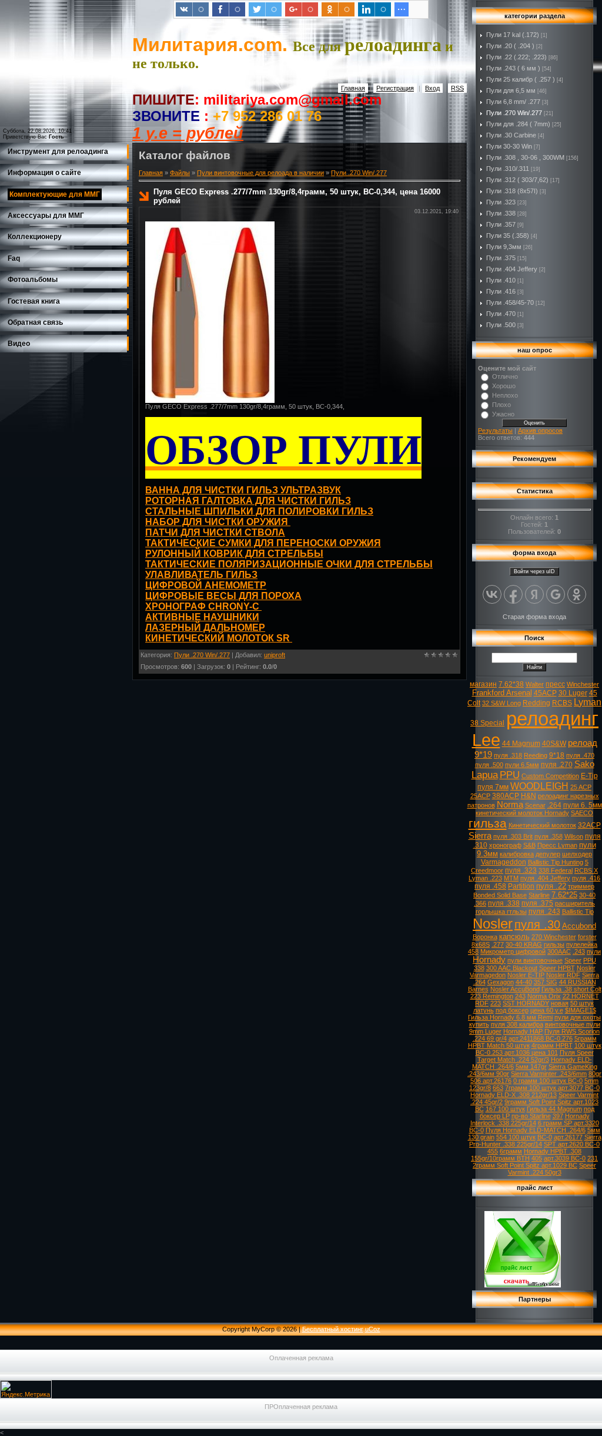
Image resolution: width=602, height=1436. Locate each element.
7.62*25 (564, 894)
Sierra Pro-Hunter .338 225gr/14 (535, 1141)
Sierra (480, 835)
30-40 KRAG (524, 944)
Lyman (587, 702)
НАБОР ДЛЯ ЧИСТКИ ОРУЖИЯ (217, 522)
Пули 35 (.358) (507, 235)
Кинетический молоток (542, 825)
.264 (554, 805)
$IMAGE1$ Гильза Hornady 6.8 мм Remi (532, 1014)
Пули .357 (501, 224)
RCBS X (586, 870)
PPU (510, 775)
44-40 (524, 982)
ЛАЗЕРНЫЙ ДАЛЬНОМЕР (205, 628)
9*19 (483, 754)
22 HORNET (581, 996)
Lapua (484, 775)
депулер (548, 853)
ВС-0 (544, 1137)
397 (558, 1115)
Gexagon (500, 982)
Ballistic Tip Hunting (555, 862)
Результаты (495, 430)
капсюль (514, 936)
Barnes (478, 989)
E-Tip (589, 776)
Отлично (505, 376)
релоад (582, 743)
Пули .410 (501, 280)
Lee (486, 739)
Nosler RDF (563, 974)
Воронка (485, 936)
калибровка (517, 853)
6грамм (511, 1151)
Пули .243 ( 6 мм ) (513, 68)
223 (495, 1003)
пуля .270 (557, 765)
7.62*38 (511, 684)
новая (559, 1003)
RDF (482, 1003)
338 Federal (556, 870)
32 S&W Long (501, 703)
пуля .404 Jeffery (545, 878)
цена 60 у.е (546, 1010)
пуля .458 (490, 886)
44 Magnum (521, 743)
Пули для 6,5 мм (511, 90)
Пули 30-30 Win (509, 146)
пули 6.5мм (522, 764)
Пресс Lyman (557, 845)
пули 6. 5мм (582, 805)
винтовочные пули (572, 1024)
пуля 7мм (493, 787)
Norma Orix (544, 996)
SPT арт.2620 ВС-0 (572, 1144)
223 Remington (491, 996)
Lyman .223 (485, 878)
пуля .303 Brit (513, 836)
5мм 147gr (531, 1066)
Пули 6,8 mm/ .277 (513, 101)
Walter (535, 684)
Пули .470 (501, 313)
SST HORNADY (526, 1003)
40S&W (554, 743)
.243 (579, 951)
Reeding (535, 755)
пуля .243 (544, 911)
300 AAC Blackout (511, 967)
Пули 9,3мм (503, 246)
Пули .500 (501, 324)
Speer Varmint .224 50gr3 (552, 1169)
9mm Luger (485, 1031)
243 (520, 996)
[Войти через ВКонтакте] (492, 594)
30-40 (587, 895)
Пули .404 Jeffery (511, 269)
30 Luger (572, 693)
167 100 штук (505, 1108)
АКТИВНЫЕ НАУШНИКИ (202, 617)
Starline (539, 895)
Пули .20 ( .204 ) (510, 45)
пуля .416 (586, 878)
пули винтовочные (535, 960)
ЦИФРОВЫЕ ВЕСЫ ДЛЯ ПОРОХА (223, 596)
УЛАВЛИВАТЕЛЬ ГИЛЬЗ (201, 575)
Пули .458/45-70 (510, 302)
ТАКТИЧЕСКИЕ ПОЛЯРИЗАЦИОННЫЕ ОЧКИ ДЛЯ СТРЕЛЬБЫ (289, 564)
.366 (480, 903)
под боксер (512, 1010)
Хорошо (504, 385)
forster (587, 936)
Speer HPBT (557, 967)
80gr (594, 1073)
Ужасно (503, 414)
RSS (457, 88)
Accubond (579, 926)
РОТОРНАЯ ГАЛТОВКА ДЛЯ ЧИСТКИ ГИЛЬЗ (248, 501)
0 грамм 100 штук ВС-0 (548, 1080)
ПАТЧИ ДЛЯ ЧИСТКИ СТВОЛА (215, 532)
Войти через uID (534, 571)
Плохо (501, 404)
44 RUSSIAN (577, 982)
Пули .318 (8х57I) (512, 190)
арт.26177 (568, 1137)
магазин (483, 684)
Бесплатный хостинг (332, 1329)
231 (592, 1158)
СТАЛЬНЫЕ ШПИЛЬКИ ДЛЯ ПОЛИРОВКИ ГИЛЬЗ (259, 511)
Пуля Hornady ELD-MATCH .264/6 (536, 1130)
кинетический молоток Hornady (522, 812)
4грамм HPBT (552, 1045)
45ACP (545, 693)
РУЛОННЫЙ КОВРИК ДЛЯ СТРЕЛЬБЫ (234, 554)
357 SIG (545, 982)
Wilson (573, 836)
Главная (353, 88)
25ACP (480, 795)
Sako (584, 764)
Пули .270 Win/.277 (359, 172)
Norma (510, 804)
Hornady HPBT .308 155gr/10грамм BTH (526, 1155)
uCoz (372, 1329)
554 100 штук (516, 1137)
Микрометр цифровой (513, 951)
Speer (572, 960)
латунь (483, 1010)
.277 (497, 944)
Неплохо (505, 395)
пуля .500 (489, 764)
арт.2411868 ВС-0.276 (541, 1038)
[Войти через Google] (555, 594)
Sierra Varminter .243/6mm (549, 1073)
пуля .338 (504, 903)
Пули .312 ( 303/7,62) (517, 179)
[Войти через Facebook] (513, 594)
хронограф (505, 845)
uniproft (274, 654)
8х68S (480, 944)
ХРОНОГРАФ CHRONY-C (203, 606)
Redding (536, 703)
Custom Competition (550, 775)
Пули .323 (501, 202)
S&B (529, 845)
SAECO (582, 812)
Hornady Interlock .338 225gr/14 (530, 1119)
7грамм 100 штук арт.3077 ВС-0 (552, 1087)
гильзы (554, 944)
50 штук (582, 1003)
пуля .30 (537, 924)
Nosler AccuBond (515, 989)
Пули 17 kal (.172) (512, 34)
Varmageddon (503, 862)
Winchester (583, 684)
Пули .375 (501, 257)
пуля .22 (551, 886)
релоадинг (552, 718)
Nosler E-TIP (525, 974)
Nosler (493, 923)
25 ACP (580, 787)
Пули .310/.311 (507, 168)
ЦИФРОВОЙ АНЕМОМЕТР (205, 585)
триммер (581, 886)
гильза (488, 823)
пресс (555, 684)
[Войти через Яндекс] (534, 594)
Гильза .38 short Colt (571, 989)
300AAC (559, 951)
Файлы (180, 172)
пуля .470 (580, 755)
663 (498, 1087)
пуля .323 (521, 870)
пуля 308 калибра (517, 1024)
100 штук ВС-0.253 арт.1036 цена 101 (538, 1049)
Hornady (489, 959)
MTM (511, 878)
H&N (528, 796)
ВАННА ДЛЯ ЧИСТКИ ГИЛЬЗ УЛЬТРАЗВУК (243, 490)
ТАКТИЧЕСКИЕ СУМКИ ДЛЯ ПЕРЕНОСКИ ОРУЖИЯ (263, 543)
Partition (521, 886)
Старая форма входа (534, 616)
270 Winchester (553, 936)
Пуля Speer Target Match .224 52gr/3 (535, 1056)
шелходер (577, 853)
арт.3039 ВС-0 (565, 1158)
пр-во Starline (531, 1115)
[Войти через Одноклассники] (576, 594)
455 (492, 1151)
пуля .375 (537, 903)
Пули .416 (501, 291)
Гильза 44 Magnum (554, 1108)
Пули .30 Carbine (511, 135)
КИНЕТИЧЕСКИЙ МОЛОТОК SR (218, 638)
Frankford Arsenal (502, 692)
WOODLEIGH (539, 786)
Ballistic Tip (578, 911)
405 (536, 1158)
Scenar (535, 805)
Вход (432, 88)
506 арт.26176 (490, 1080)
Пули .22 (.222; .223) (516, 56)
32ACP (589, 825)
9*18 (556, 755)
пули (594, 951)
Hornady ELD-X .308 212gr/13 (513, 1094)
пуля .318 (508, 755)
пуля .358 (548, 836)
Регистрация (395, 88)
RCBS (562, 703)
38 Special (487, 723)
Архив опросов (540, 430)
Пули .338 (501, 213)
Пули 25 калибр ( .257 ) (520, 79)
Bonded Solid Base (500, 895)
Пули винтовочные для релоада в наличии (260, 172)
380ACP (505, 796)
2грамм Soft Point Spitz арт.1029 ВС (525, 1165)
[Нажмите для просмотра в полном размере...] (210, 400)
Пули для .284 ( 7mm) (518, 123)
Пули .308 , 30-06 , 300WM (525, 157)
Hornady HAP (523, 1031)
